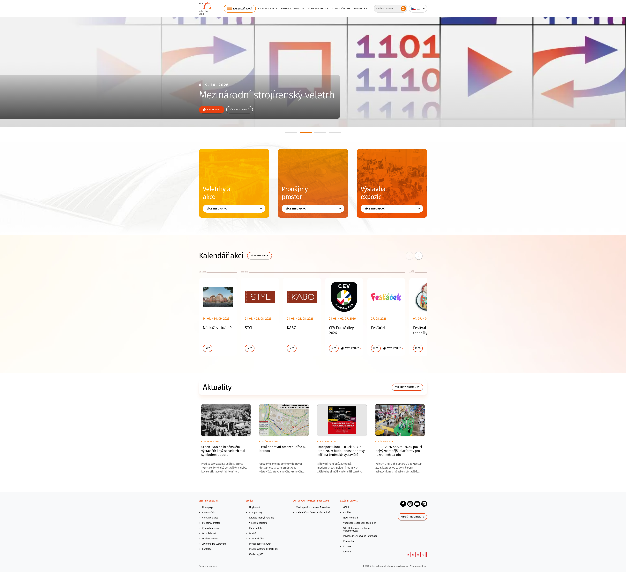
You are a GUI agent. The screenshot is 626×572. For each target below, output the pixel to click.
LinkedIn (424, 504)
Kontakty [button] (359, 8)
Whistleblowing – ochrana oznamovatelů (356, 529)
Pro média (348, 541)
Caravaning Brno (233, 79)
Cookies (347, 512)
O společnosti (341, 8)
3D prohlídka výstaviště (214, 544)
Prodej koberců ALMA (260, 544)
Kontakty (206, 549)
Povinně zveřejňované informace (360, 536)
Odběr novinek (411, 516)
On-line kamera (210, 538)
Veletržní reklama (258, 523)
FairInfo (253, 533)
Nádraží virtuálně (217, 327)
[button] (418, 9)
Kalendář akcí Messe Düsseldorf (313, 512)
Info (207, 348)
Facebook (403, 504)
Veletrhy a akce (267, 8)
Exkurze (347, 546)
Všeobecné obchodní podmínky (359, 523)
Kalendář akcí (209, 512)
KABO (291, 327)
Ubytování (254, 507)
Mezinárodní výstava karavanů (242, 89)
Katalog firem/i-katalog (261, 518)
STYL (249, 327)
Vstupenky (352, 348)
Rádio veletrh (256, 528)
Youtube (417, 504)
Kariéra (347, 551)
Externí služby (256, 538)
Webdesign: (415, 566)
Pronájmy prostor (292, 8)
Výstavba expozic (318, 8)
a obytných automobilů (232, 97)
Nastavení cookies (207, 566)
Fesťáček (378, 327)
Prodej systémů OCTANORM (263, 549)
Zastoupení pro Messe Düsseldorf (313, 507)
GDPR (346, 507)
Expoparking (255, 512)
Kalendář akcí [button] (242, 8)
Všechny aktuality (407, 387)
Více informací (212, 109)
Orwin (424, 566)
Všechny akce (259, 255)
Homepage (207, 507)
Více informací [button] (217, 208)
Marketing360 (256, 554)
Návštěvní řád (350, 518)
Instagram (410, 504)
